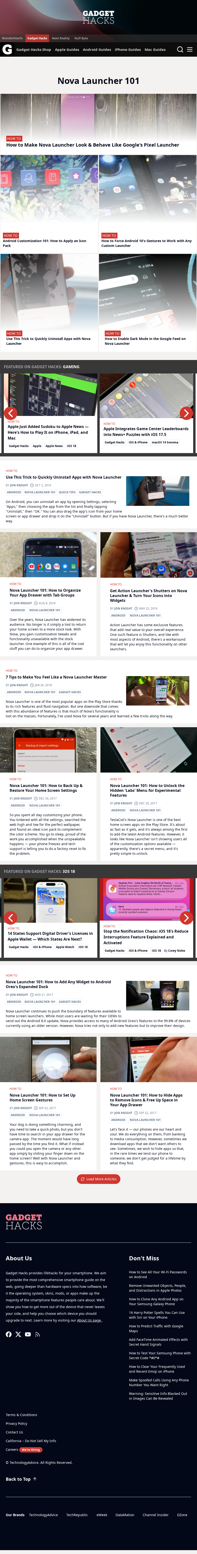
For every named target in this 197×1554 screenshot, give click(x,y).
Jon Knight (19, 485)
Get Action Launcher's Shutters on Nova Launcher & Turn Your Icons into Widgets (148, 595)
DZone (182, 1515)
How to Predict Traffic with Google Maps (156, 1328)
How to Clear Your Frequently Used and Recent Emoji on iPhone (157, 1369)
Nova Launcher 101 (40, 492)
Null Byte (81, 38)
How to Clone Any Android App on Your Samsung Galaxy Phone (156, 1301)
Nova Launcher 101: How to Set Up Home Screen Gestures (42, 1097)
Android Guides (97, 49)
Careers (23, 1449)
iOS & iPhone (138, 442)
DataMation (125, 1515)
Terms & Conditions (21, 1414)
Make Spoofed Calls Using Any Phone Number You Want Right (159, 1382)
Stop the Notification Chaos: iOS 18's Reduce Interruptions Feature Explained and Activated (146, 937)
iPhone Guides (128, 49)
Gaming (71, 366)
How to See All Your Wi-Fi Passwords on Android (158, 1274)
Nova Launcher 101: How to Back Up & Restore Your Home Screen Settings (46, 788)
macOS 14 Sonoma (165, 442)
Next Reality (61, 38)
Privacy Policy (16, 1423)
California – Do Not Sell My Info (31, 1441)
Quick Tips (67, 492)
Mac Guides (155, 49)
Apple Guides (67, 49)
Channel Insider (156, 1515)
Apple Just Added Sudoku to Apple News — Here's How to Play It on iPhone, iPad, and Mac (48, 432)
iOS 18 (71, 446)
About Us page (89, 1320)
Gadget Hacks (37, 38)
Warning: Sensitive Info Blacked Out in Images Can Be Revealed (158, 1396)
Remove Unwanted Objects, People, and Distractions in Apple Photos (157, 1288)
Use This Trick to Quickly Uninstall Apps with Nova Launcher (64, 477)
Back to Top (18, 1479)
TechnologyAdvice (43, 1515)
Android (14, 492)
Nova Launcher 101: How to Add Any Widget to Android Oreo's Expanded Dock (58, 984)
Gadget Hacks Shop (33, 49)
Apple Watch (65, 947)
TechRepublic (77, 1515)
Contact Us (14, 1432)
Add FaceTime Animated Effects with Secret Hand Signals (158, 1342)
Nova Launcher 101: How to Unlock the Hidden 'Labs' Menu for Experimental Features (147, 790)
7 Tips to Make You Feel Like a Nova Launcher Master (56, 677)
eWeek (102, 1515)
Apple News (54, 446)
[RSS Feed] (37, 1334)
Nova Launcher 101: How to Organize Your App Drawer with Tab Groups (45, 592)
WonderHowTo (12, 38)
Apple (37, 446)
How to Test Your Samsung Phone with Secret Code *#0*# (160, 1355)
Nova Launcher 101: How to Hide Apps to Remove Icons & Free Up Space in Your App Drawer (146, 1100)
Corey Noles (176, 951)
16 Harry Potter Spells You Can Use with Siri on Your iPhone (157, 1315)
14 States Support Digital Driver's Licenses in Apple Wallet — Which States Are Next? (50, 936)
